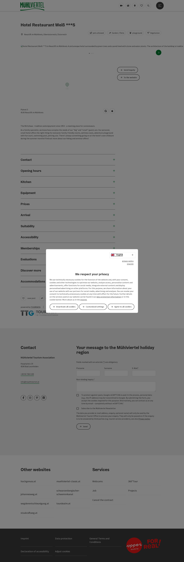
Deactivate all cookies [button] (65, 307)
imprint (130, 264)
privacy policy (128, 261)
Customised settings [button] (95, 307)
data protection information (109, 297)
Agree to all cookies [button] (123, 307)
